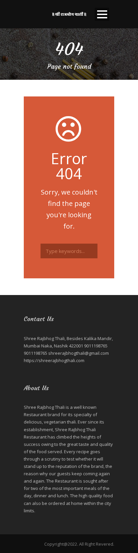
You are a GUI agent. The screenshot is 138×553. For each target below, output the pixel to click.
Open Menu (102, 14)
